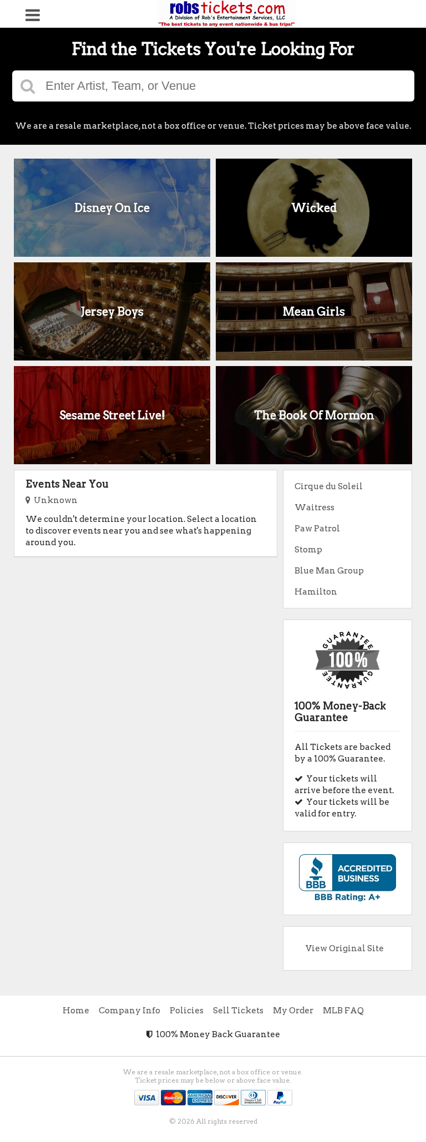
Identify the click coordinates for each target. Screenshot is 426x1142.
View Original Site (345, 948)
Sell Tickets (238, 1011)
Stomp (308, 550)
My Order (293, 1011)
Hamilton (316, 592)
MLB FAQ (343, 1011)
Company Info (129, 1011)
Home (76, 1011)
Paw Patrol (317, 529)
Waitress (314, 507)
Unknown (54, 500)
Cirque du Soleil (329, 486)
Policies (187, 1011)
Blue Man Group (329, 571)
